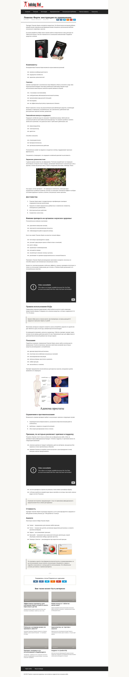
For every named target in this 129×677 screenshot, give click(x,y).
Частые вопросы (84, 11)
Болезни (27, 11)
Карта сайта (28, 668)
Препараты (38, 19)
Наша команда (39, 668)
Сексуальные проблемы (69, 11)
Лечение (35, 11)
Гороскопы (95, 11)
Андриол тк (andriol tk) (59, 650)
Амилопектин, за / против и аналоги (60, 628)
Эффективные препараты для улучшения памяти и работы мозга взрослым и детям (36, 605)
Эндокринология (54, 11)
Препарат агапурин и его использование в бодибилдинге (35, 651)
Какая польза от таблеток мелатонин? (60, 604)
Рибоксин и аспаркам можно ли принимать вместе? (35, 628)
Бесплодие (44, 11)
